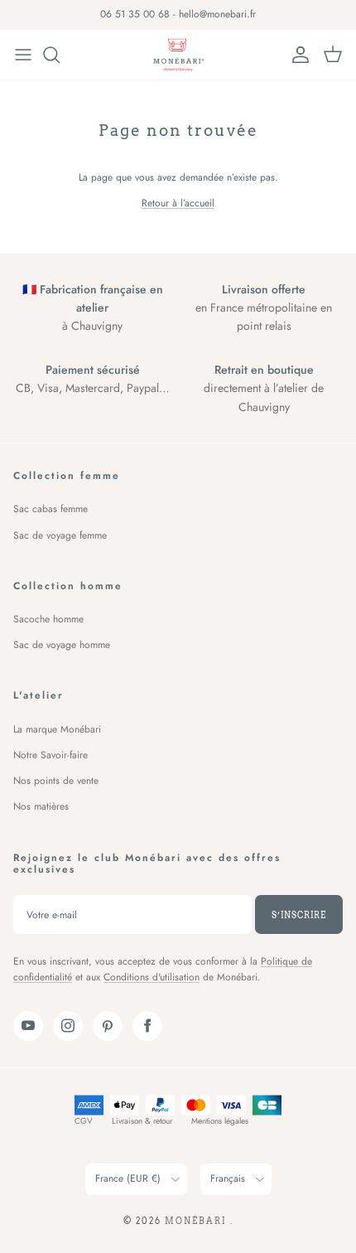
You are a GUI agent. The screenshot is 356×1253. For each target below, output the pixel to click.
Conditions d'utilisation (151, 977)
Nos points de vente (56, 780)
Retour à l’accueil (178, 203)
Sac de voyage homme (61, 644)
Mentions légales (219, 1121)
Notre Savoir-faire (50, 754)
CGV (84, 1121)
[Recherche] (59, 54)
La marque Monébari (57, 729)
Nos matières (41, 806)
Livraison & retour (142, 1121)
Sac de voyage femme (60, 535)
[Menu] (23, 54)
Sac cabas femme (50, 508)
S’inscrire (299, 915)
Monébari (197, 1221)
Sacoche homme (48, 619)
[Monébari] (178, 54)
